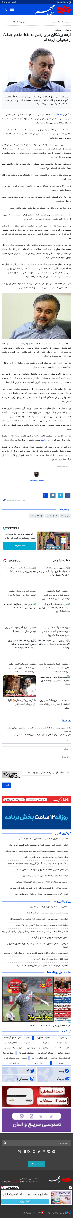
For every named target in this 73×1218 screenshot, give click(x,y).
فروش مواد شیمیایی (13, 1047)
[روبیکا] (34, 1152)
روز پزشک (65, 515)
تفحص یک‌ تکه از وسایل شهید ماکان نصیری (49, 907)
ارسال (6, 785)
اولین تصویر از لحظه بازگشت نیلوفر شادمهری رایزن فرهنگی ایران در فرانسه (36, 953)
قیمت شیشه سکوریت (45, 1037)
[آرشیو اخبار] (24, 1152)
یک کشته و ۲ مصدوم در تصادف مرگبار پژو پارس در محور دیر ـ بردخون (38, 863)
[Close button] (70, 1187)
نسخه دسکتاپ (36, 1164)
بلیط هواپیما (8, 1053)
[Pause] (41, 547)
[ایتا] (19, 1152)
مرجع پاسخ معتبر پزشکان (38, 1047)
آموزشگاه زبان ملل (39, 1058)
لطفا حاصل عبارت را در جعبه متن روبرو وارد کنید (49, 772)
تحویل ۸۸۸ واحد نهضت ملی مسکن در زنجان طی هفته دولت (41, 894)
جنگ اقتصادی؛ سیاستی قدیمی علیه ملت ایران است (45, 857)
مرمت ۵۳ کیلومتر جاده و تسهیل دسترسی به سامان (45, 875)
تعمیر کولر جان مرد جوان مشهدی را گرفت (50, 937)
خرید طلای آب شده (12, 1037)
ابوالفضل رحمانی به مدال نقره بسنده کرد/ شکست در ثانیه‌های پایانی (38, 919)
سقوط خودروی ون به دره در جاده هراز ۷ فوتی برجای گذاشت (42, 925)
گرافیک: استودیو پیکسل (32, 1212)
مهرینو (61, 1063)
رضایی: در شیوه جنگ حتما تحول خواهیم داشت (47, 913)
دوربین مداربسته (61, 1047)
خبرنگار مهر (57, 114)
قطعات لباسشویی (45, 1053)
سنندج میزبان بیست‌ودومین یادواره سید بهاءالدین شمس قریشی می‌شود (36, 851)
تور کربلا (46, 1042)
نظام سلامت (55, 22)
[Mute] (45, 547)
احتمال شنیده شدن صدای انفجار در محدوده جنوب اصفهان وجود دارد (38, 845)
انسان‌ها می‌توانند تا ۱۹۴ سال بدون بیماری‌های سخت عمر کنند (41, 965)
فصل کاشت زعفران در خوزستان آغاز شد (51, 959)
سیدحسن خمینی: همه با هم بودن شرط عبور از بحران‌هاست (42, 869)
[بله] (49, 1152)
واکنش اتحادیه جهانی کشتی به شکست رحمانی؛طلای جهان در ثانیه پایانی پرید (35, 931)
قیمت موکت (62, 1042)
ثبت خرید (20, 546)
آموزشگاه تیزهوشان (26, 1053)
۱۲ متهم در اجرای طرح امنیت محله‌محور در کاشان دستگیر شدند (41, 839)
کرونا (43, 440)
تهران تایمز (38, 1063)
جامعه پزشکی (36, 515)
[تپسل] (4, 528)
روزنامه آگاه (14, 1063)
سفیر (28, 1037)
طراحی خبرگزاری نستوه (56, 1212)
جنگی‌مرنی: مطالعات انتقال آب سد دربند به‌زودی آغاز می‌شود (42, 882)
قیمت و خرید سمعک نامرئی (15, 1058)
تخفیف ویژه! (25, 1201)
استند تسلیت (30, 1042)
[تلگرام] (54, 1152)
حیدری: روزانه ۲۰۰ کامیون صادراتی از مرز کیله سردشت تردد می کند (39, 888)
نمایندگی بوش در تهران (60, 1058)
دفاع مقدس (52, 515)
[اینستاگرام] (44, 1152)
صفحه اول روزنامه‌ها (59, 972)
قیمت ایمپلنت (63, 1053)
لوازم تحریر (64, 1037)
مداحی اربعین (11, 1042)
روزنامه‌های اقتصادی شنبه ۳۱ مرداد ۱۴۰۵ (49, 1026)
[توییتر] (39, 1152)
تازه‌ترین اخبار (63, 833)
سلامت (67, 22)
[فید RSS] (29, 1152)
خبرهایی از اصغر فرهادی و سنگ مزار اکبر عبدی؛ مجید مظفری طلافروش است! (37, 945)
